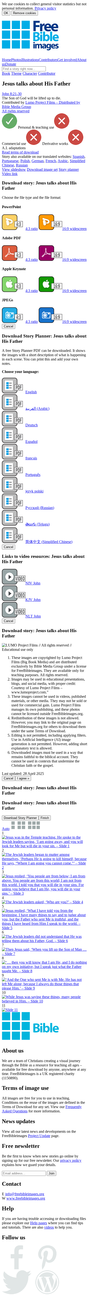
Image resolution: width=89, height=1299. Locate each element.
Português (32, 475)
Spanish (78, 157)
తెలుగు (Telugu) (37, 524)
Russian (22, 165)
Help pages (38, 1223)
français (31, 458)
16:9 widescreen (74, 229)
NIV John (32, 583)
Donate (10, 64)
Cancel (8, 326)
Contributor (46, 73)
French (51, 161)
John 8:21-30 (12, 94)
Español (31, 442)
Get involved (67, 60)
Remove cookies (24, 13)
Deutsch (31, 425)
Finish (45, 818)
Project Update (39, 1136)
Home (6, 60)
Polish (25, 161)
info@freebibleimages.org (24, 1194)
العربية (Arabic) (37, 408)
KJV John (33, 600)
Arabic (63, 161)
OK (6, 13)
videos (49, 1227)
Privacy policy (45, 8)
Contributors (48, 60)
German (38, 161)
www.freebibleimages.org (25, 1198)
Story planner (69, 169)
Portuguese (10, 161)
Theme (16, 73)
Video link (10, 174)
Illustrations (30, 60)
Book (6, 73)
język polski (34, 491)
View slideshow (14, 169)
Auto (5, 829)
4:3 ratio (31, 229)
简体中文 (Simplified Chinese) (48, 542)
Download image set (42, 169)
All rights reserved (15, 111)
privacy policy (70, 1160)
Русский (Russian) (39, 508)
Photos (16, 60)
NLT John (33, 616)
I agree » (23, 778)
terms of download (20, 152)
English (31, 392)
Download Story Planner (20, 818)
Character (30, 73)
